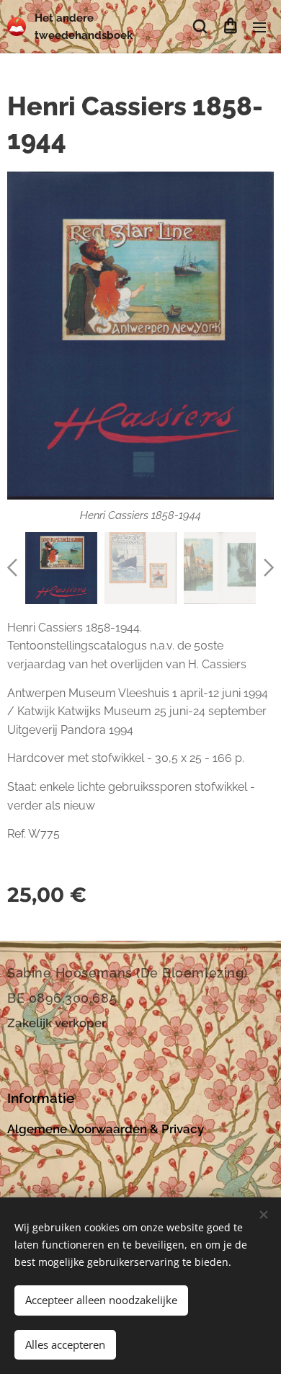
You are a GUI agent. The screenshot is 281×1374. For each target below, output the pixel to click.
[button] (199, 27)
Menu (259, 26)
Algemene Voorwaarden (77, 1129)
